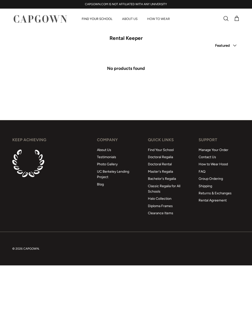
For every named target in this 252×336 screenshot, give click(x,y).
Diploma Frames (160, 206)
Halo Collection (160, 199)
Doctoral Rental (160, 164)
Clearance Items (160, 213)
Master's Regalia (160, 171)
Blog (100, 184)
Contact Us (207, 157)
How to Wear (158, 19)
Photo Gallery (107, 164)
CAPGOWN (31, 248)
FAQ (202, 171)
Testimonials (106, 157)
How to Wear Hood (213, 164)
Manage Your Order (213, 150)
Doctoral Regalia (160, 157)
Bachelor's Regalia (162, 179)
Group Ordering (211, 179)
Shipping (205, 186)
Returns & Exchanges (215, 193)
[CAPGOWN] (40, 19)
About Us (130, 19)
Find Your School (97, 19)
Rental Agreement (213, 200)
